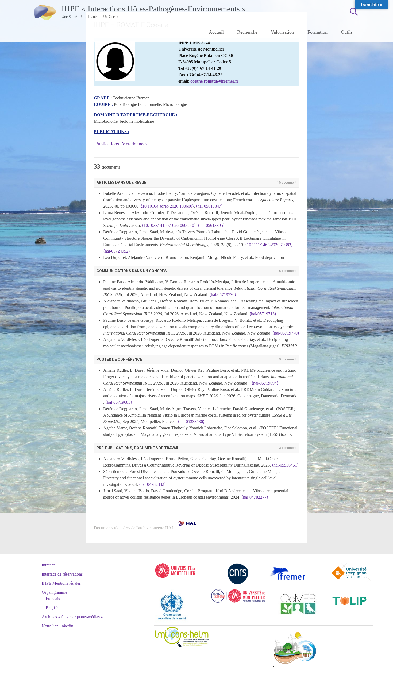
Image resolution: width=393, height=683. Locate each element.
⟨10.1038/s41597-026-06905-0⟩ (169, 225)
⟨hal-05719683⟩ (118, 402)
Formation (317, 32)
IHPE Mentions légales (61, 583)
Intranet (48, 565)
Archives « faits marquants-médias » (72, 617)
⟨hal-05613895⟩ (211, 225)
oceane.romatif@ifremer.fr (214, 81)
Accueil (216, 32)
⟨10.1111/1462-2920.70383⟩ (269, 244)
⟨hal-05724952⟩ (116, 251)
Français (53, 598)
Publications (107, 143)
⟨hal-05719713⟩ (262, 314)
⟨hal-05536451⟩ (285, 465)
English (52, 608)
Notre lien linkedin (57, 626)
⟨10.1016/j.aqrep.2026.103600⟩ (167, 206)
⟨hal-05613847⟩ (209, 206)
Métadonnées (134, 143)
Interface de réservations (62, 574)
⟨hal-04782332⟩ (152, 484)
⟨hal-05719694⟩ (265, 383)
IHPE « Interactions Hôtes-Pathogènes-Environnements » (153, 8)
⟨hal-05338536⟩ (191, 421)
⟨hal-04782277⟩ (254, 497)
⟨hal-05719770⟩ (285, 333)
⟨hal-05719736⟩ (222, 294)
